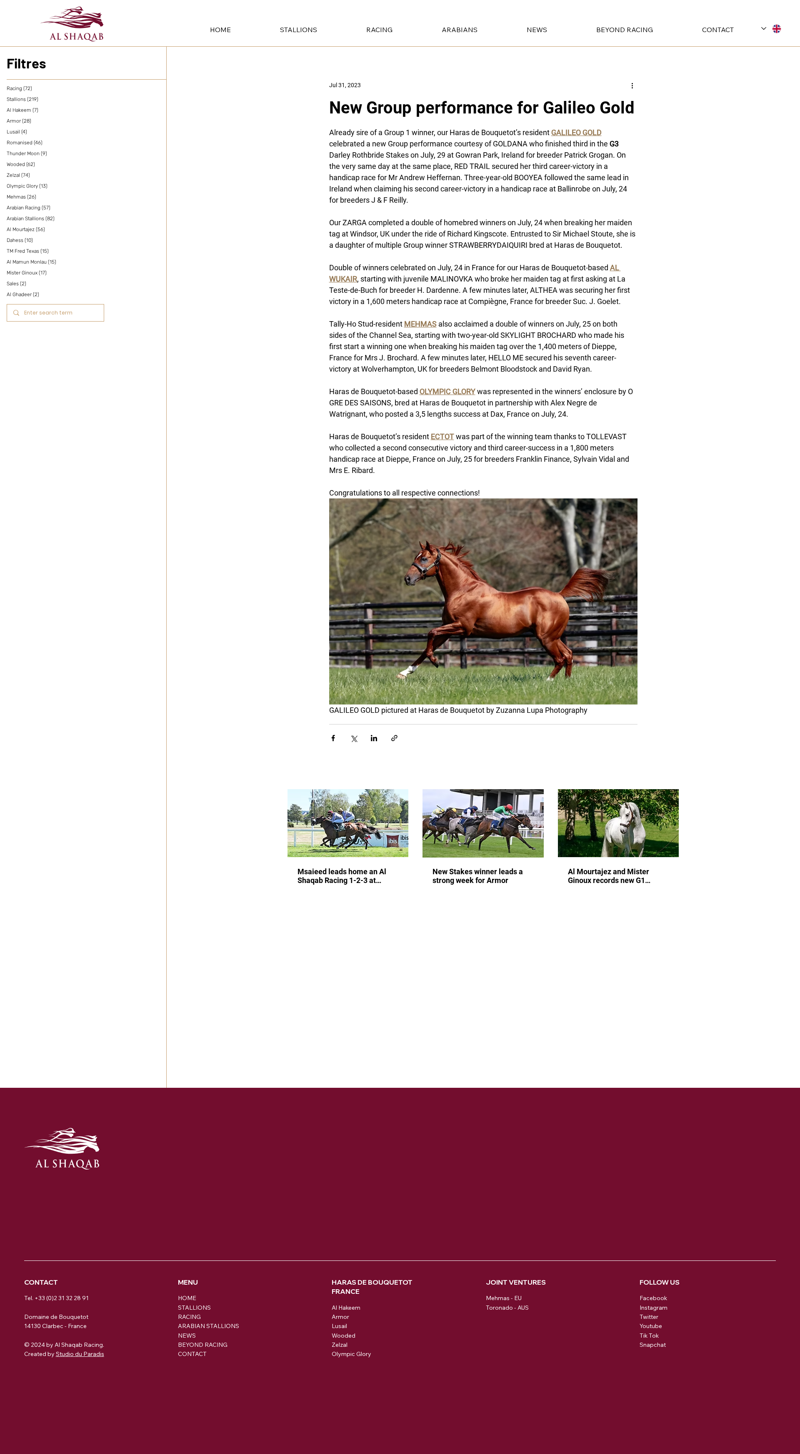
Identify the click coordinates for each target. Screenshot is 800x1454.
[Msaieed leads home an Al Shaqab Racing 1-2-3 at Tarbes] (348, 823)
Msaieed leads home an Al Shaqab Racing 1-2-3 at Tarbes (342, 876)
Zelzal (340, 1344)
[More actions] (633, 85)
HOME (187, 1298)
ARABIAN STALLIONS (208, 1326)
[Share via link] (394, 738)
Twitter (649, 1317)
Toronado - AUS (507, 1307)
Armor (340, 1317)
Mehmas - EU (504, 1298)
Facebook (653, 1298)
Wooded (343, 1335)
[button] (279, 29)
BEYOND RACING (203, 1344)
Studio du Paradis (80, 1354)
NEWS (187, 1335)
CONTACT (192, 1354)
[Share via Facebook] (333, 738)
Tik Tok (649, 1335)
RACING (189, 1317)
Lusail (339, 1326)
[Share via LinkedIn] (374, 738)
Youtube (651, 1326)
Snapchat (653, 1344)
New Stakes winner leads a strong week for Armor (477, 876)
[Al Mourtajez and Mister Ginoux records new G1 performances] (618, 823)
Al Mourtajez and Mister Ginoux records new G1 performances (608, 876)
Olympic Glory (351, 1354)
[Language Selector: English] (771, 28)
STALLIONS (194, 1307)
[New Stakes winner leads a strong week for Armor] (483, 823)
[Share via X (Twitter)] (354, 738)
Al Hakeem (346, 1307)
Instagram (654, 1307)
